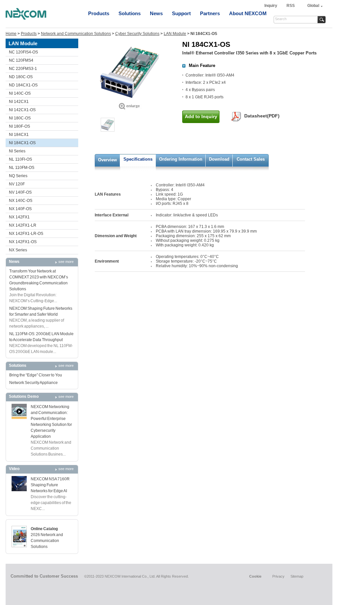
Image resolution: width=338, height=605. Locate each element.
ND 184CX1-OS (23, 85)
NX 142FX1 (19, 217)
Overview (107, 159)
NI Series (17, 151)
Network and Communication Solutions (76, 33)
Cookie (255, 576)
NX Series (18, 250)
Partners (210, 13)
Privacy (278, 576)
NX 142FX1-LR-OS (26, 233)
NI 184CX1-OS (22, 143)
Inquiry (271, 5)
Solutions (129, 13)
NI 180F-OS (19, 126)
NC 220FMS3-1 (23, 68)
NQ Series (18, 176)
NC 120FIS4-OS (23, 52)
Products (98, 13)
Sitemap (296, 576)
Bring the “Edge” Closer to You (35, 375)
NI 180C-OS (20, 118)
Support (181, 13)
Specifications (137, 159)
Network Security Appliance (33, 382)
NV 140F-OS (20, 192)
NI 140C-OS (20, 93)
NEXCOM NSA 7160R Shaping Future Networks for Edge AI (50, 485)
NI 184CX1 (19, 134)
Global (313, 5)
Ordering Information (180, 159)
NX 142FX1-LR (22, 225)
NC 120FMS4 (21, 60)
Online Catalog (44, 528)
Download (219, 159)
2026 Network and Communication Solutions (47, 540)
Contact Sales (251, 159)
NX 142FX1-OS (23, 241)
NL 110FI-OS (20, 159)
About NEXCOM (248, 13)
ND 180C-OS (21, 77)
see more (66, 262)
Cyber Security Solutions (137, 33)
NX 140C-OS (20, 200)
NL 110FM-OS (21, 167)
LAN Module (175, 33)
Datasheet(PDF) (262, 115)
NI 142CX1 (19, 101)
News (156, 13)
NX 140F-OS (20, 209)
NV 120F (17, 184)
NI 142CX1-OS (22, 110)
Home (11, 33)
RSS (291, 5)
